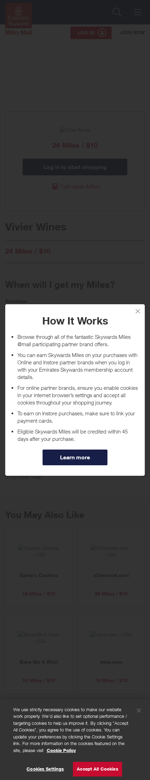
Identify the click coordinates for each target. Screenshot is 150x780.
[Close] (139, 710)
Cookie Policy (61, 750)
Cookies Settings (45, 769)
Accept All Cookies (97, 769)
